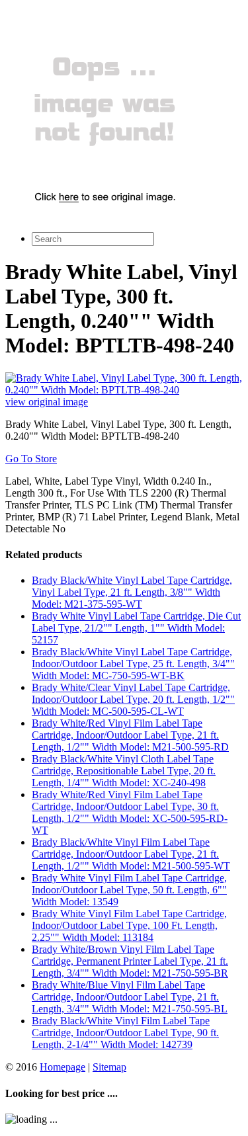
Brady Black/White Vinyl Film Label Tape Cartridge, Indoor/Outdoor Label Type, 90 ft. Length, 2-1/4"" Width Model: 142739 (125, 1032)
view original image (46, 401)
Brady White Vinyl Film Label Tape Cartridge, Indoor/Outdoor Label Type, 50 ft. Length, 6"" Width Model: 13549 (129, 889)
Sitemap (109, 1067)
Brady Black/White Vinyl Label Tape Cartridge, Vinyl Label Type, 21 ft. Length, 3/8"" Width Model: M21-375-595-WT (132, 592)
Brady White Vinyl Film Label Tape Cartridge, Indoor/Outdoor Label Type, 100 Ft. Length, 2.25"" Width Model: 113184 (129, 925)
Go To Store (31, 458)
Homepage (62, 1067)
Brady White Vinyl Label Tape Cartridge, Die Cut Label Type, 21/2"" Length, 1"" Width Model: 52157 (136, 627)
